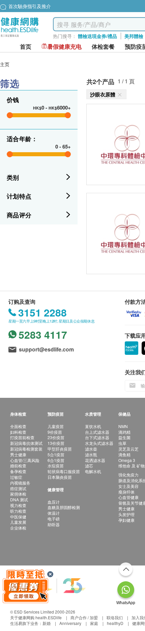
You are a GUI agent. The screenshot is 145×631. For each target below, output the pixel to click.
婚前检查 (18, 465)
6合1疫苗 (56, 460)
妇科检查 (18, 432)
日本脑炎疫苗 (60, 477)
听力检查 (18, 511)
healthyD (115, 623)
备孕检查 (18, 471)
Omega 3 (126, 460)
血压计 (54, 502)
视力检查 (18, 505)
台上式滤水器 (97, 432)
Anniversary (70, 623)
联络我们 (115, 617)
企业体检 (18, 528)
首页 (25, 46)
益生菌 (124, 437)
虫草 (122, 443)
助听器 (54, 524)
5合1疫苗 (56, 454)
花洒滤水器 (95, 460)
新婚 (46, 623)
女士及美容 (128, 486)
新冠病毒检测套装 (26, 449)
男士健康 (18, 454)
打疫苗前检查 (22, 437)
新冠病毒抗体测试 (26, 443)
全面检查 (18, 426)
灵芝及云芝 (128, 449)
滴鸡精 (124, 432)
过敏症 (16, 477)
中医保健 (18, 516)
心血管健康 (128, 497)
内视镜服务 (20, 483)
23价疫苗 (56, 437)
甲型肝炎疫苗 (60, 449)
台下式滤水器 (97, 437)
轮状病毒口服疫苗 (64, 471)
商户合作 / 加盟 (84, 617)
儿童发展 (18, 522)
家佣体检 (18, 494)
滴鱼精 (124, 454)
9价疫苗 (55, 432)
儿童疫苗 (56, 426)
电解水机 (93, 471)
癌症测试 (18, 488)
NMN (123, 426)
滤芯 (89, 465)
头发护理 (126, 514)
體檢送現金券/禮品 (97, 36)
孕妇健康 (126, 520)
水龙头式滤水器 (99, 443)
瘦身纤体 (126, 492)
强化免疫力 (128, 474)
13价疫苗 (56, 443)
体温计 (54, 513)
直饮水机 (93, 426)
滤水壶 (91, 449)
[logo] (19, 37)
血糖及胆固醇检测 (64, 507)
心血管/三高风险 (24, 460)
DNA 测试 (19, 499)
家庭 (94, 623)
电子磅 (54, 518)
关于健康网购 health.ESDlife (36, 617)
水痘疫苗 (56, 465)
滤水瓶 (91, 454)
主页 (4, 64)
